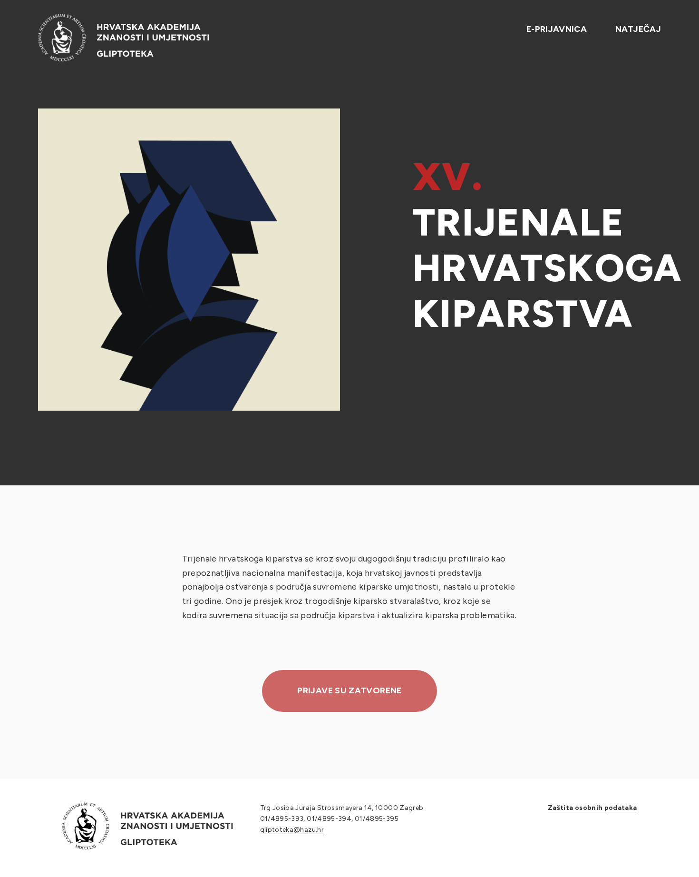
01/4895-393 (282, 819)
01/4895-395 (376, 819)
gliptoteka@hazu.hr (292, 830)
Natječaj (638, 29)
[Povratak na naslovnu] (123, 37)
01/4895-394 (329, 819)
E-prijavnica (556, 29)
